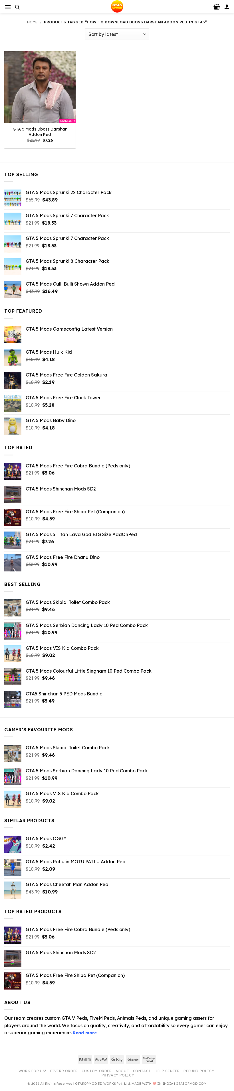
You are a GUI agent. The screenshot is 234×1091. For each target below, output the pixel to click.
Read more (85, 1032)
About (122, 1071)
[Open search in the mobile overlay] (17, 7)
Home (32, 22)
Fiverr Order (64, 1071)
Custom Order (97, 1071)
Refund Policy (198, 1071)
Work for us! (32, 1071)
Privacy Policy (118, 1075)
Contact (142, 1071)
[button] (7, 7)
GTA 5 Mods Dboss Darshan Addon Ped (40, 132)
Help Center (167, 1071)
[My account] (227, 6)
